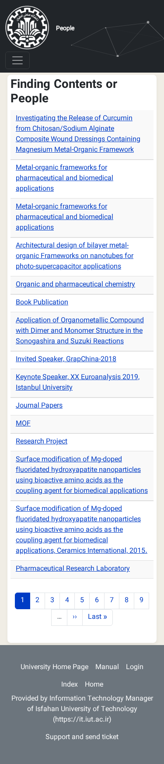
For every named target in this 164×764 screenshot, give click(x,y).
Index (69, 685)
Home (94, 685)
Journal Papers (39, 406)
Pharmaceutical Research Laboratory (73, 569)
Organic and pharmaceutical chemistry (75, 284)
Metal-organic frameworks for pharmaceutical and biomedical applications (64, 179)
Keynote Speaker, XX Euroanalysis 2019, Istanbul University (78, 383)
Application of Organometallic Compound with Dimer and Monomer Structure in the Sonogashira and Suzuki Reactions (80, 331)
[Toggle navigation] (17, 60)
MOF (23, 424)
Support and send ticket (82, 737)
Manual (107, 667)
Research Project (41, 441)
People (65, 29)
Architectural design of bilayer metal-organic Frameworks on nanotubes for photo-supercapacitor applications (74, 256)
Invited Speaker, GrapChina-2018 (66, 359)
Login (134, 667)
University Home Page (54, 667)
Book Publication (42, 302)
